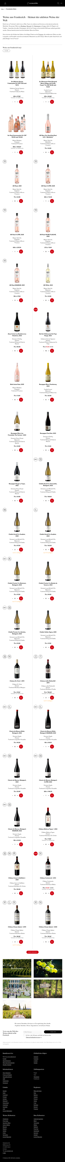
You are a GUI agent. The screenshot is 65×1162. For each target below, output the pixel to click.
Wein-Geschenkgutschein (9, 1063)
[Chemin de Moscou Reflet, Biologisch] (17, 719)
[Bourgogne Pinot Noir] (48, 421)
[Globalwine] (32, 3)
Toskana (36, 1097)
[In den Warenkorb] (21, 102)
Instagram (36, 1057)
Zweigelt (36, 1135)
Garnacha (36, 1133)
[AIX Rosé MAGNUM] (17, 273)
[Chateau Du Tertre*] (17, 668)
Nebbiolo (36, 1127)
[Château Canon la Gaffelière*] (17, 865)
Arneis (4, 1133)
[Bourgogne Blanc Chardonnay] (48, 372)
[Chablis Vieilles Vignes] (48, 620)
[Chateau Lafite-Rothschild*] (48, 668)
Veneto (35, 1101)
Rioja (35, 1093)
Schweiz (5, 1099)
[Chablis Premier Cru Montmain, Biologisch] (17, 571)
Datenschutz (6, 1081)
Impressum (5, 1083)
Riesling (4, 1129)
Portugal (5, 1097)
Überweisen (36, 1077)
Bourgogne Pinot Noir (48, 433)
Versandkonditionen (7, 1077)
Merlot (35, 1121)
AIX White (48, 285)
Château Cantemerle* (48, 878)
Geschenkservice (7, 1061)
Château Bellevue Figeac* (48, 829)
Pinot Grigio (5, 1121)
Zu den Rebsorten (7, 1137)
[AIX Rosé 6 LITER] (17, 222)
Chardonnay (5, 1119)
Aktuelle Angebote (7, 1064)
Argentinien (5, 1105)
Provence (40, 34)
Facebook (36, 1059)
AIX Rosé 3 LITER (48, 186)
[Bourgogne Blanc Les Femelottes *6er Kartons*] (17, 421)
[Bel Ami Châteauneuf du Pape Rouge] (48, 321)
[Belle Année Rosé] (17, 372)
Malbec (35, 1125)
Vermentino (5, 1135)
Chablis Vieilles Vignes (48, 632)
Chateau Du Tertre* (17, 681)
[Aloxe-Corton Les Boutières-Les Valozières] (17, 321)
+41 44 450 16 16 (11, 1057)
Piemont (35, 1099)
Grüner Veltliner (6, 1125)
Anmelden (53, 1031)
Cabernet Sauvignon (38, 1119)
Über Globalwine (7, 1073)
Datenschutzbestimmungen (33, 1037)
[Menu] (61, 3)
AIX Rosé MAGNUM (17, 285)
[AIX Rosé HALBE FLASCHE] (48, 222)
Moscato (5, 1127)
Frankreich (5, 1095)
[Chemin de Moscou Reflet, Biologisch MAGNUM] (48, 719)
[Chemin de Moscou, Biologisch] (17, 768)
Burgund (29, 26)
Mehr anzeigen (32, 952)
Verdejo (4, 1131)
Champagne (37, 26)
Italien (4, 1093)
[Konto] (5, 3)
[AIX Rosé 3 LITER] (48, 173)
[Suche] (58, 3)
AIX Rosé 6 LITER (17, 234)
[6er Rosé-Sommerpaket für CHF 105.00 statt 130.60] (17, 123)
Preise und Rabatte (7, 1075)
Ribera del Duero (38, 1091)
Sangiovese (36, 1131)
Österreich (5, 1101)
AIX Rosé (17, 186)
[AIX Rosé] (17, 173)
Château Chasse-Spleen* (17, 927)
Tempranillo (36, 1123)
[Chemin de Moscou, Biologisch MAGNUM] (17, 817)
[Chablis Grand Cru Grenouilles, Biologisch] (48, 471)
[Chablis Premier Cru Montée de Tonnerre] (48, 571)
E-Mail (4, 1153)
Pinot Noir (36, 1129)
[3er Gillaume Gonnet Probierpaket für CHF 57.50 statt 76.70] (17, 69)
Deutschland (6, 1103)
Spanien (5, 1091)
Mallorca (36, 1095)
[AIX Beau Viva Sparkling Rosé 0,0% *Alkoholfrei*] (48, 123)
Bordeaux (23, 26)
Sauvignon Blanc (6, 1123)
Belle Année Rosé (17, 384)
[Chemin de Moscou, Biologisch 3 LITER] (48, 768)
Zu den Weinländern (7, 1111)
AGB (4, 1079)
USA (4, 1109)
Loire (44, 26)
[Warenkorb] (2, 3)
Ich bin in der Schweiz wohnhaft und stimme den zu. (38, 1036)
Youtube (35, 1063)
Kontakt (4, 1059)
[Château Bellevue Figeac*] (48, 817)
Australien (5, 1107)
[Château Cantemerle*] (48, 865)
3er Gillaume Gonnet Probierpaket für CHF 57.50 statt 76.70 (17, 83)
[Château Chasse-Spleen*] (17, 914)
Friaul (35, 1103)
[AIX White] (48, 273)
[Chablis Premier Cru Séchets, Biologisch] (17, 620)
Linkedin (36, 1061)
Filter (6, 50)
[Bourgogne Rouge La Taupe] (17, 471)
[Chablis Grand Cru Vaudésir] (17, 522)
